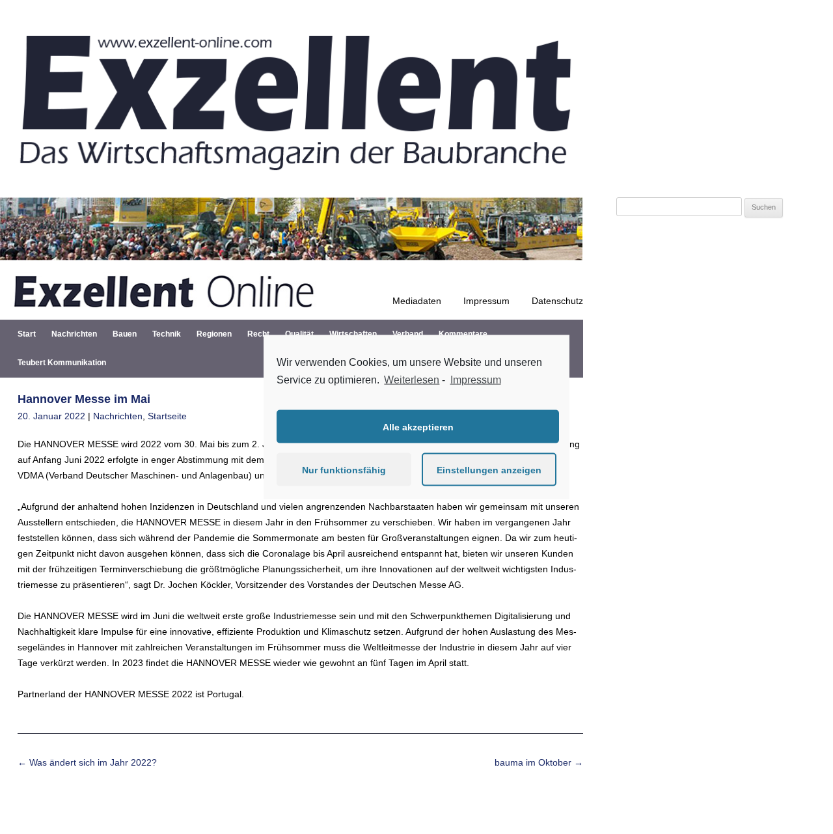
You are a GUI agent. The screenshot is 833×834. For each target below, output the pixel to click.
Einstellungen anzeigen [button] (489, 469)
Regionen (214, 334)
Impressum (486, 301)
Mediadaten (416, 301)
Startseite (167, 416)
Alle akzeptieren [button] (418, 426)
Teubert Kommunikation (62, 362)
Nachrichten (74, 334)
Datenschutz (557, 301)
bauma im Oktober (539, 762)
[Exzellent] (291, 181)
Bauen (125, 334)
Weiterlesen (411, 379)
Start (27, 334)
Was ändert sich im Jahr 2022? (87, 762)
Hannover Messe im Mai (84, 399)
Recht (258, 334)
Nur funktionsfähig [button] (344, 469)
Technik (166, 334)
